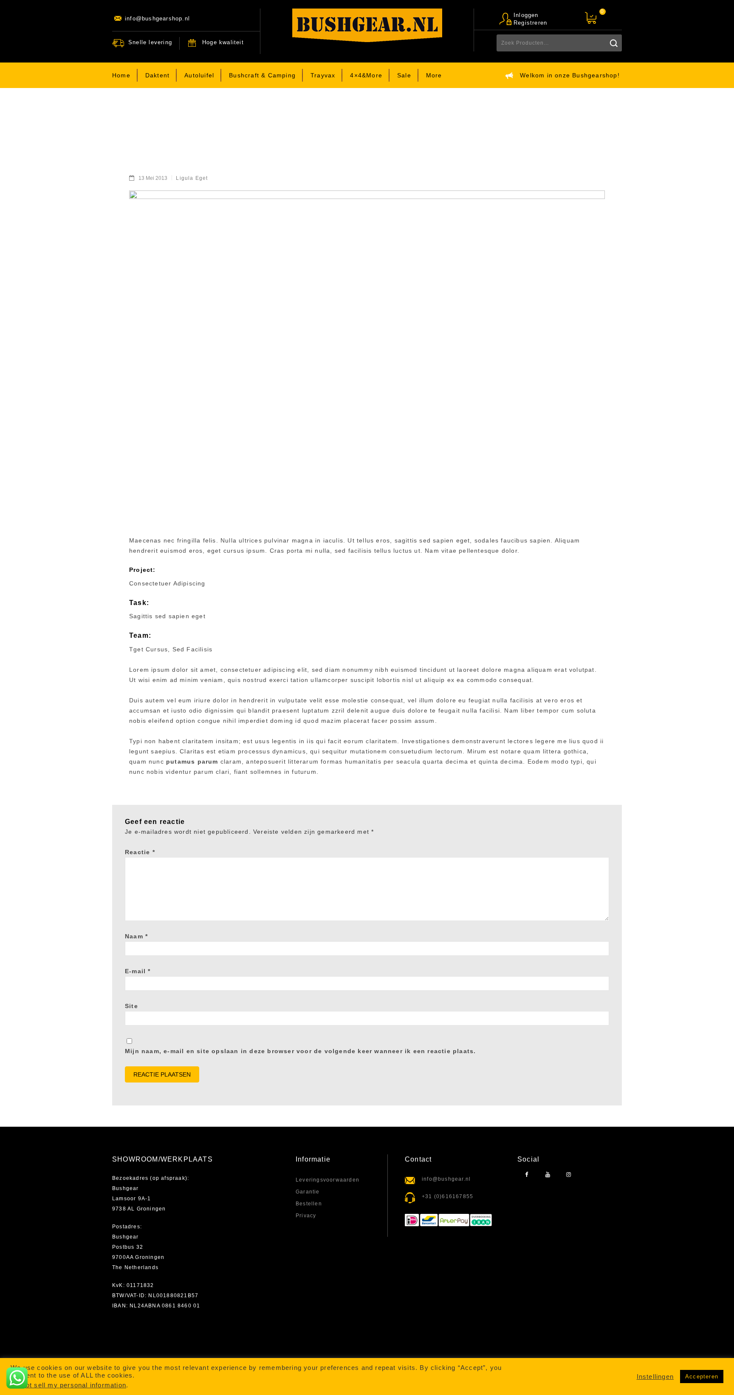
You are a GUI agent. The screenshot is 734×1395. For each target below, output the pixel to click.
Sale (404, 75)
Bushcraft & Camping (262, 75)
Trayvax (323, 75)
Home (121, 75)
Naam (136, 936)
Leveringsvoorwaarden (327, 1180)
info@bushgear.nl (446, 1179)
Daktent (157, 75)
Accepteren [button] (701, 1376)
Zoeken (613, 42)
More (434, 75)
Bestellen (309, 1204)
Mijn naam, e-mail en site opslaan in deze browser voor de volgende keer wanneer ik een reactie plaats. (300, 1051)
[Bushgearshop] (367, 25)
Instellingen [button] (655, 1376)
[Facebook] (527, 1175)
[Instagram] (568, 1175)
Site (131, 1006)
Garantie (308, 1192)
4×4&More (366, 75)
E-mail (138, 971)
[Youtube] (547, 1175)
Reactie (140, 852)
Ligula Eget (192, 178)
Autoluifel (199, 75)
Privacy (306, 1216)
